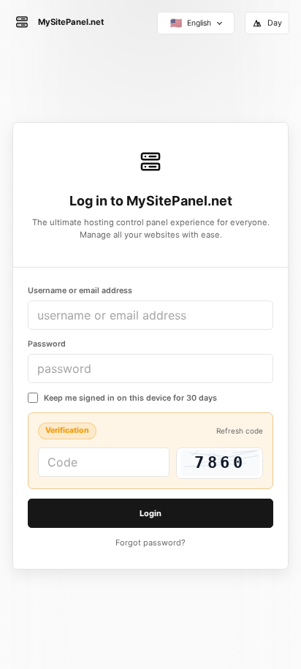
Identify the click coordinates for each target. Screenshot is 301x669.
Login (150, 513)
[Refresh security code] (219, 463)
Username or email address (80, 290)
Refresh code (239, 430)
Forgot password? (150, 542)
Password (47, 344)
